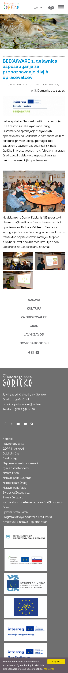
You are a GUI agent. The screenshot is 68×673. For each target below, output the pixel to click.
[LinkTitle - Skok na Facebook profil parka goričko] (5, 424)
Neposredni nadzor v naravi (20, 463)
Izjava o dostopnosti (16, 468)
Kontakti (8, 439)
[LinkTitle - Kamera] (25, 424)
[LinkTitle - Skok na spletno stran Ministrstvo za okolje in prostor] (25, 535)
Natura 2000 (11, 473)
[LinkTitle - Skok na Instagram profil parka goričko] (11, 424)
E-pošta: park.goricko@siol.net (22, 404)
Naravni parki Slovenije (17, 478)
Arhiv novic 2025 (51, 84)
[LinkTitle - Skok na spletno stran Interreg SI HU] (25, 629)
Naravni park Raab (14, 487)
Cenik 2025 (10, 458)
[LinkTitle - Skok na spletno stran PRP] (26, 559)
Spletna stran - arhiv (15, 512)
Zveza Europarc (13, 497)
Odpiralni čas (11, 453)
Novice (35, 84)
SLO (36, 8)
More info (49, 668)
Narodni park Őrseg (15, 482)
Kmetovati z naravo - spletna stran (25, 522)
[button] (51, 7)
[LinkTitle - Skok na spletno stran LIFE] (26, 605)
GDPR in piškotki (13, 448)
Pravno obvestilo (13, 443)
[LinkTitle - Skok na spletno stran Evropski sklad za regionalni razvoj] (26, 582)
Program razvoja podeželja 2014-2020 (27, 517)
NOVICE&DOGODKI (19, 84)
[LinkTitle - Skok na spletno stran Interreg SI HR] (26, 652)
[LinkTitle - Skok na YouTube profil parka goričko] (18, 424)
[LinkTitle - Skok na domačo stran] (11, 5)
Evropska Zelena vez (16, 492)
